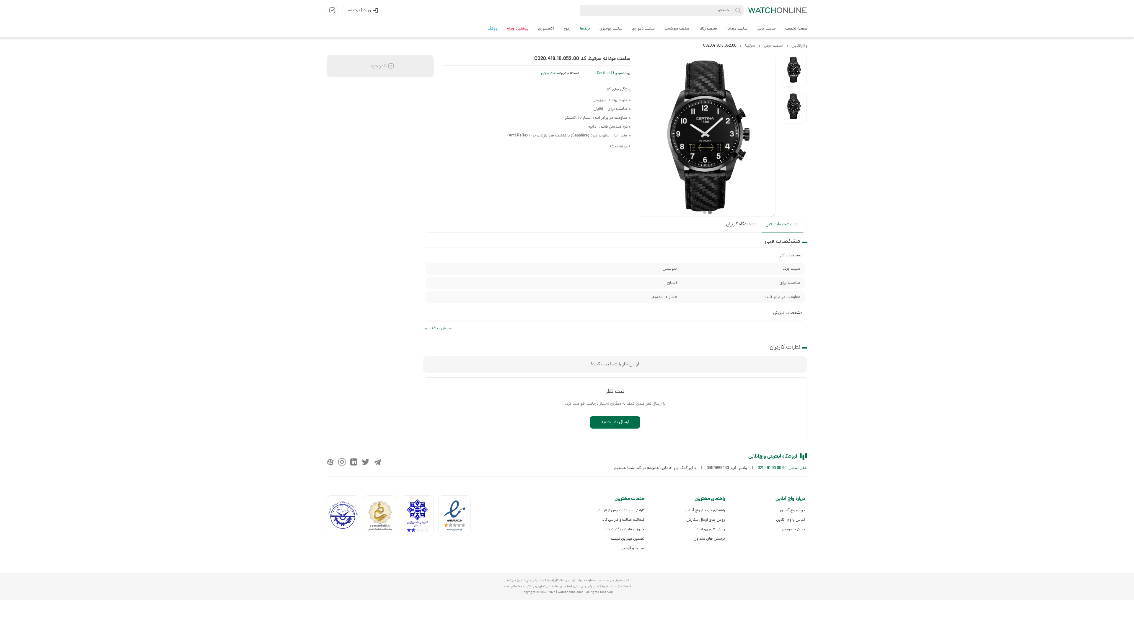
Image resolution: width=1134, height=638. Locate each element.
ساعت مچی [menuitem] (766, 29)
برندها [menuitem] (585, 29)
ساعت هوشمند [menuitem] (676, 29)
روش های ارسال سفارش (705, 519)
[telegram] (377, 462)
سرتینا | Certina (610, 73)
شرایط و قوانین (632, 548)
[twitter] (365, 462)
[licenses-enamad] (456, 517)
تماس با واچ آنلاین (790, 519)
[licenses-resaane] (382, 517)
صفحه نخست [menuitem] (796, 29)
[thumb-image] (794, 71)
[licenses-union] (345, 517)
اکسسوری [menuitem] (546, 29)
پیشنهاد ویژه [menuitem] (518, 29)
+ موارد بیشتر (619, 147)
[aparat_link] (330, 462)
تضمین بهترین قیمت (628, 538)
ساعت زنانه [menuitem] (708, 29)
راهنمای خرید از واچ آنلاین (705, 510)
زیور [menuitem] (567, 29)
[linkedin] (353, 462)
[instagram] (342, 462)
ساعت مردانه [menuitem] (736, 29)
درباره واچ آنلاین (792, 510)
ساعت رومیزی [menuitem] (611, 29)
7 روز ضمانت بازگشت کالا (625, 529)
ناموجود (377, 66)
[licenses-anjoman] (419, 517)
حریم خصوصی (793, 529)
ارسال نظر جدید (615, 422)
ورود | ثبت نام (359, 10)
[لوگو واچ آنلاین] (777, 10)
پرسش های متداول (709, 538)
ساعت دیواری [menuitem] (643, 29)
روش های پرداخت (710, 529)
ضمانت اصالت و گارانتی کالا (623, 519)
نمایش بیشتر (441, 328)
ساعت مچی (550, 73)
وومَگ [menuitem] (493, 29)
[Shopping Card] (332, 10)
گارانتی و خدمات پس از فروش (621, 510)
